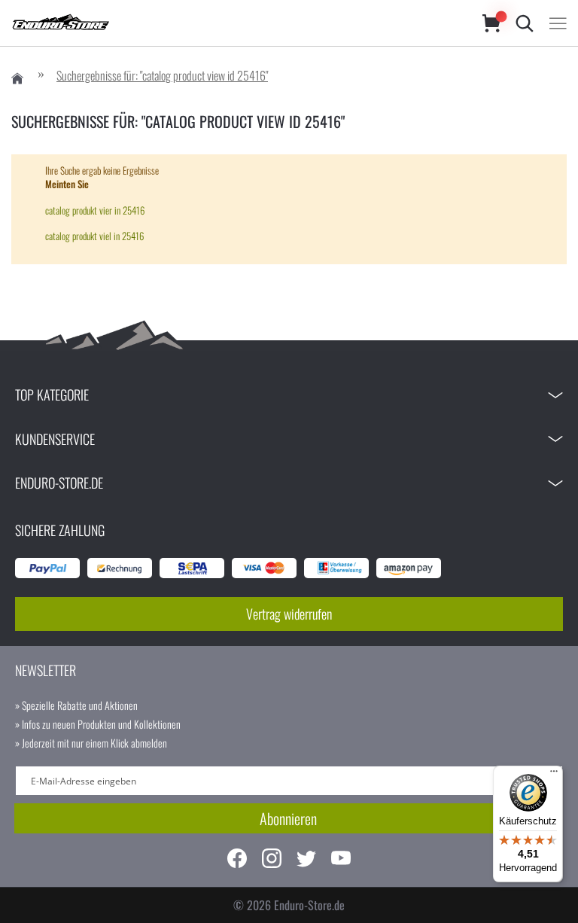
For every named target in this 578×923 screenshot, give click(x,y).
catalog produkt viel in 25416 (94, 235)
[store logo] (231, 23)
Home (17, 78)
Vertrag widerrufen (289, 613)
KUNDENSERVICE (55, 439)
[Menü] (554, 775)
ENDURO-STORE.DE (59, 482)
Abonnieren (288, 818)
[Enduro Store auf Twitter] (306, 860)
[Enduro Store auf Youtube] (341, 860)
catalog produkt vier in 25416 (94, 210)
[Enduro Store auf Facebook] (237, 860)
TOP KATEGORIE (52, 394)
